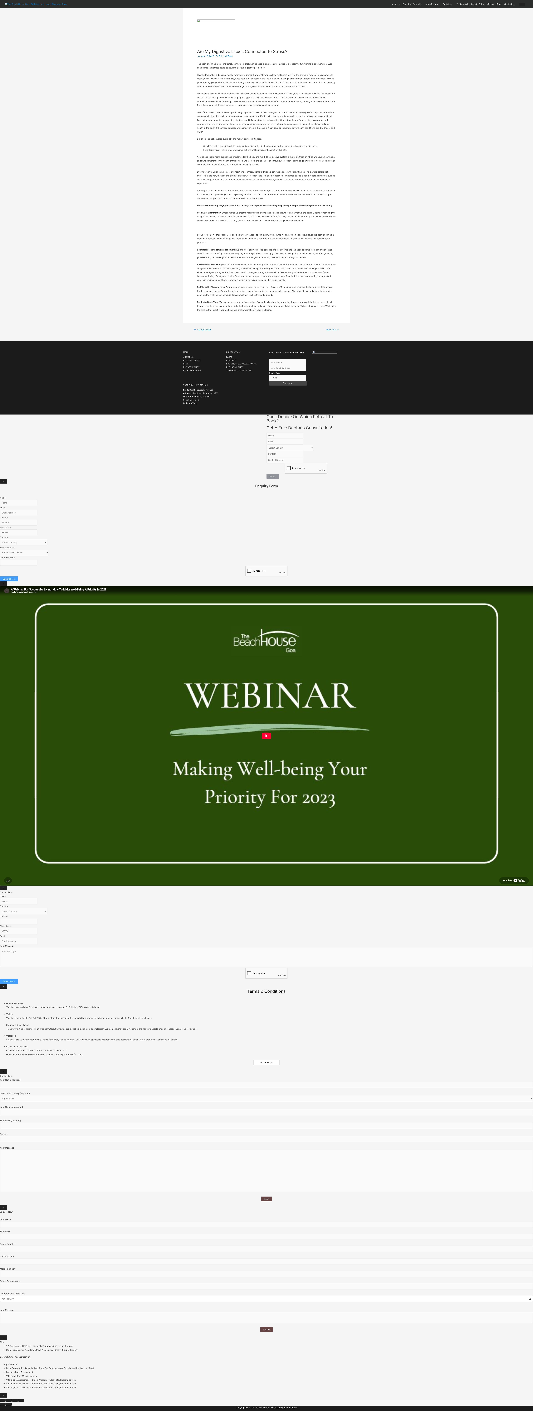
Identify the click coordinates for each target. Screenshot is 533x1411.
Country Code (7, 1256)
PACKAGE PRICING (192, 370)
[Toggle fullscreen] (15, 1400)
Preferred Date (7, 557)
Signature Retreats (412, 4)
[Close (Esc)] (3, 1400)
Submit (272, 476)
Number (4, 517)
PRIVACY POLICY (191, 367)
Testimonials (463, 4)
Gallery (490, 4)
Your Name (5, 1219)
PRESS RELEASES (191, 360)
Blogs (499, 4)
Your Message (7, 946)
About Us (395, 4)
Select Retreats (7, 547)
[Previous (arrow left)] (3, 1404)
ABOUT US (188, 357)
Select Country (7, 1244)
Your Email (5, 1231)
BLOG (186, 364)
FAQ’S (229, 357)
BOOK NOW (266, 1062)
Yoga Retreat (432, 4)
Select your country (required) (15, 1093)
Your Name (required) (10, 1080)
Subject (3, 1134)
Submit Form (9, 579)
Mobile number (7, 1269)
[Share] (9, 1400)
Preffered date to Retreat (12, 1293)
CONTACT (231, 360)
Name (3, 497)
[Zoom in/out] (21, 1400)
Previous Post (202, 329)
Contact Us (509, 4)
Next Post (332, 329)
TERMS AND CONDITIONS (238, 370)
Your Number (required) (11, 1107)
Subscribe (288, 383)
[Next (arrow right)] (9, 1404)
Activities (447, 4)
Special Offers (478, 4)
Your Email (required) (10, 1120)
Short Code (275, 373)
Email (2, 507)
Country (4, 537)
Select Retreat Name (10, 1281)
